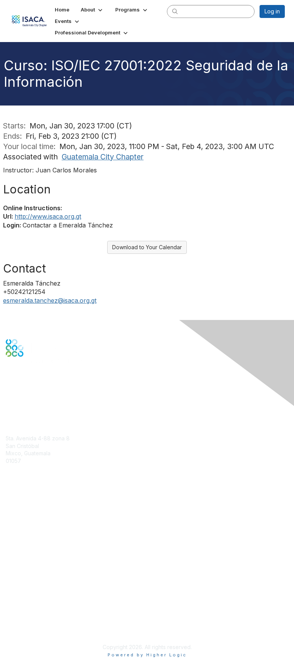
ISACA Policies (24, 601)
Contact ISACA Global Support (44, 542)
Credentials (20, 531)
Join (11, 516)
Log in (272, 11)
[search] (175, 11)
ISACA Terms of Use (31, 609)
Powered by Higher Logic (147, 655)
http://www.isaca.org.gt (48, 216)
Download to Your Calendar (147, 247)
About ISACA (22, 586)
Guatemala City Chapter (103, 156)
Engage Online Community (40, 394)
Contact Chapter (26, 472)
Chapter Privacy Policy (34, 628)
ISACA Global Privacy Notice (41, 617)
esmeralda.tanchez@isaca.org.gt (49, 300)
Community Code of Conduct (42, 594)
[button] (92, 9)
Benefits (16, 523)
